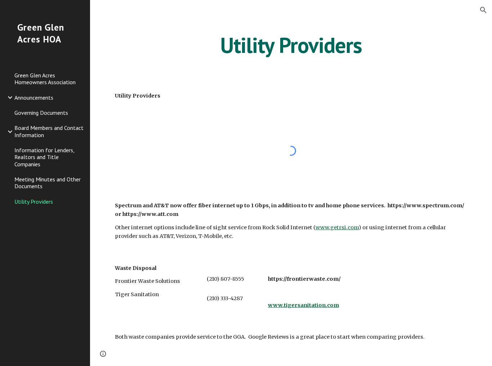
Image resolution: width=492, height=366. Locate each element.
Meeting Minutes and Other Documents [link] (47, 183)
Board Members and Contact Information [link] (49, 131)
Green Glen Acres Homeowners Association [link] (45, 79)
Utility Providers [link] (33, 201)
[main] (291, 45)
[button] (483, 10)
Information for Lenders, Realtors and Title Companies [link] (44, 157)
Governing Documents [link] (41, 112)
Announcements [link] (33, 97)
